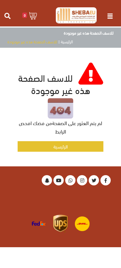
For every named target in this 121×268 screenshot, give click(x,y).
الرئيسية (67, 41)
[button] (30, 15)
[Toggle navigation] (110, 16)
